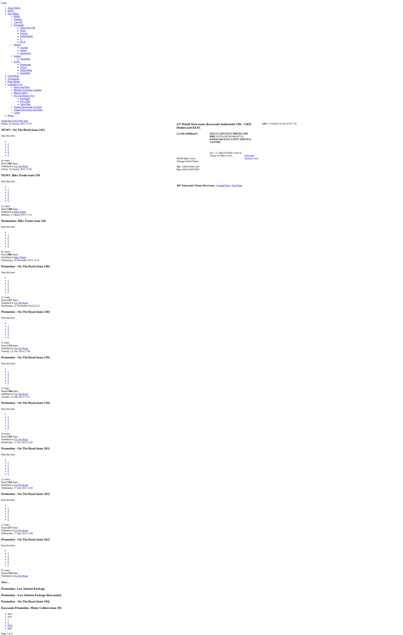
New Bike (25, 101)
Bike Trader (20, 212)
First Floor (237, 185)
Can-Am (18, 22)
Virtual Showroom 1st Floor (28, 107)
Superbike (25, 59)
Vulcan (23, 33)
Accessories (13, 78)
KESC (11, 10)
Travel (23, 67)
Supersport (25, 53)
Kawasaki (19, 25)
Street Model (26, 36)
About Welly (14, 8)
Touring (24, 47)
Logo (4, 2)
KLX (23, 42)
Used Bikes (13, 76)
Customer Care (15, 84)
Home (11, 115)
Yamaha (18, 19)
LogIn (17, 112)
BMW (17, 16)
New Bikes (13, 13)
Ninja (23, 30)
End (10, 628)
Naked (23, 50)
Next (10, 625)
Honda (17, 44)
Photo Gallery (21, 93)
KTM (17, 61)
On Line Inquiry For (24, 95)
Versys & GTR (27, 27)
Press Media (14, 81)
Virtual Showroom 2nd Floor (28, 110)
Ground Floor (223, 185)
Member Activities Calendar (28, 90)
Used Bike (25, 104)
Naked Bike (26, 70)
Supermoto (25, 64)
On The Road (21, 166)
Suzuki (17, 56)
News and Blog (21, 87)
